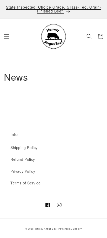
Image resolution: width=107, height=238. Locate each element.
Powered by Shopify (70, 228)
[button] (6, 36)
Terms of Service (25, 182)
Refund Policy (22, 159)
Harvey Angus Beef (46, 228)
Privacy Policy (22, 171)
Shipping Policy (24, 147)
